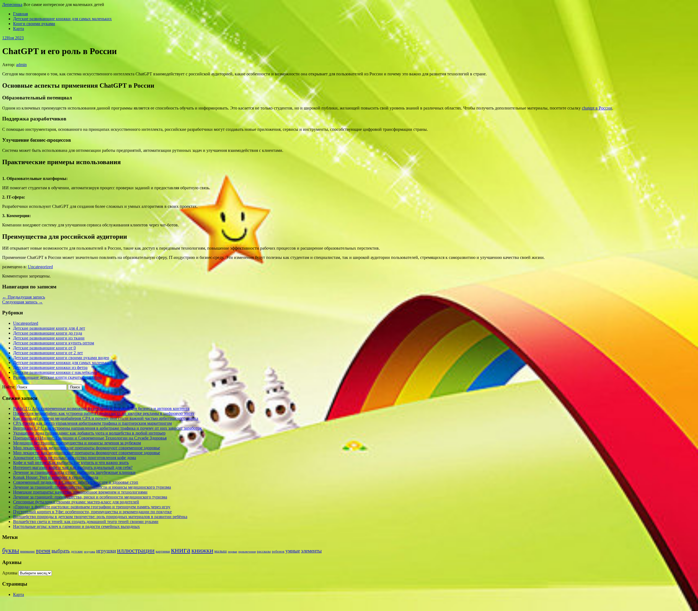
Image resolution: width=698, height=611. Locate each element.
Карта (18, 28)
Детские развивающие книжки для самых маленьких (62, 18)
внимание (27, 551)
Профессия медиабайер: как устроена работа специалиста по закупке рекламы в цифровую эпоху (103, 413)
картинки (163, 551)
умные (292, 551)
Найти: (8, 387)
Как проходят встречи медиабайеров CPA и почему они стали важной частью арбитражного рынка (105, 418)
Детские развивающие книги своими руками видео (61, 357)
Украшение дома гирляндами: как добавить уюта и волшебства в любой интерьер (89, 433)
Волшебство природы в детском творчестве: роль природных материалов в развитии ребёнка (100, 516)
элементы (311, 551)
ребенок (278, 551)
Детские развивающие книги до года (47, 333)
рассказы (264, 551)
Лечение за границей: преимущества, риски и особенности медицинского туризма (90, 497)
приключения (247, 551)
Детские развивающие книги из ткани (49, 338)
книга (180, 549)
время (43, 551)
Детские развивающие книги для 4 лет (49, 328)
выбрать (61, 551)
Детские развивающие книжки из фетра (50, 367)
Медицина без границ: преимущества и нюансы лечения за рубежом (77, 443)
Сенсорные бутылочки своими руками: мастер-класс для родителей (76, 502)
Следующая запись (22, 302)
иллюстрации (136, 550)
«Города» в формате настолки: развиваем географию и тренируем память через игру (91, 506)
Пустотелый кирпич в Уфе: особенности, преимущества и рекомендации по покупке (92, 511)
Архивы (9, 573)
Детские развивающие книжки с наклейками (55, 372)
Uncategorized (40, 266)
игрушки (106, 551)
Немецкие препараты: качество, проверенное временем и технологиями (80, 492)
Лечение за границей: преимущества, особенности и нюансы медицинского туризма (92, 487)
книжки (202, 550)
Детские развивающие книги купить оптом (53, 343)
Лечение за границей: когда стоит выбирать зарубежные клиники (74, 472)
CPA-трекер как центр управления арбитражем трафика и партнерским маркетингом (92, 423)
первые (232, 551)
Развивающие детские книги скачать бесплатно (57, 377)
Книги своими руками (34, 23)
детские (77, 551)
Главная (20, 13)
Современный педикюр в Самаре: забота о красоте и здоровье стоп (75, 482)
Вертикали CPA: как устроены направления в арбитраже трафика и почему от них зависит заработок (107, 428)
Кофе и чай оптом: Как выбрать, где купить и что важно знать (71, 462)
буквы (10, 550)
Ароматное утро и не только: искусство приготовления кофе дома (74, 457)
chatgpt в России (597, 108)
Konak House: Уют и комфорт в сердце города (55, 477)
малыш (220, 551)
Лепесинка (12, 4)
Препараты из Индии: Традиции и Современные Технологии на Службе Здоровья (90, 438)
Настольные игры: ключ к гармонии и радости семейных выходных (76, 526)
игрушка (89, 551)
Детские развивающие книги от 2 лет (48, 352)
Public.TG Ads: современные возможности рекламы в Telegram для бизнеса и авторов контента (101, 408)
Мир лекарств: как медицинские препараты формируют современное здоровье (86, 447)
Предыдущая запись (23, 297)
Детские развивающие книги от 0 (44, 348)
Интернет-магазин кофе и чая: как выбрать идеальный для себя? (73, 467)
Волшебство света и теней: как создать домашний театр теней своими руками (85, 521)
